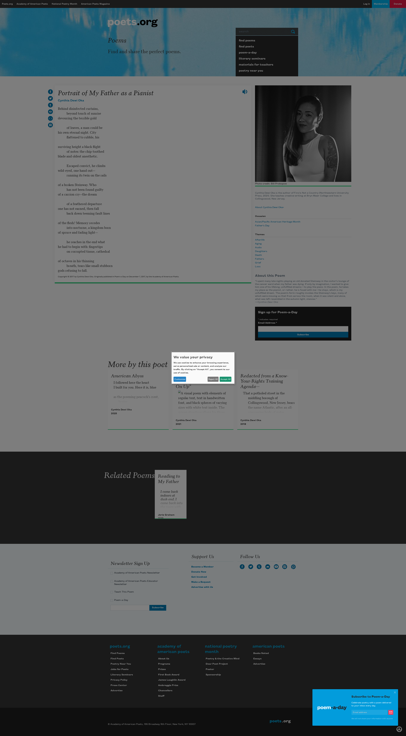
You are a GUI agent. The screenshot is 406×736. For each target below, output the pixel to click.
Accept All (225, 379)
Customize (179, 379)
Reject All (213, 379)
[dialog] (203, 368)
